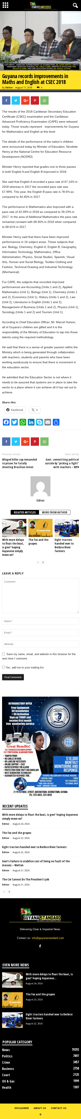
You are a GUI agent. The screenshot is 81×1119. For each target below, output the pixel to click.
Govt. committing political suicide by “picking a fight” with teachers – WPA (62, 463)
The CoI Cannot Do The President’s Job (25, 879)
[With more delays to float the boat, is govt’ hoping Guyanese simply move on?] (14, 528)
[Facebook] (40, 946)
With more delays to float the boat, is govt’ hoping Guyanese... (49, 976)
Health (6, 1087)
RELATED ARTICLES (25, 512)
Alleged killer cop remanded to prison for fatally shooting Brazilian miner (19, 463)
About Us (40, 1108)
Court (6, 1075)
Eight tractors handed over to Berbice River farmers (64, 545)
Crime (6, 1062)
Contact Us (58, 1108)
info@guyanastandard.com (48, 938)
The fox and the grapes (38, 541)
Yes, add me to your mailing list (24, 667)
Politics (7, 1056)
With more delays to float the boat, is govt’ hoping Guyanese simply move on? (13, 547)
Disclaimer (22, 1108)
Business (8, 1068)
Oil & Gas (8, 1081)
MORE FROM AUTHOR (54, 512)
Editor (9, 87)
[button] (74, 5)
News (6, 1050)
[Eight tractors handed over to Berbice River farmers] (67, 528)
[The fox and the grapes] (40, 528)
